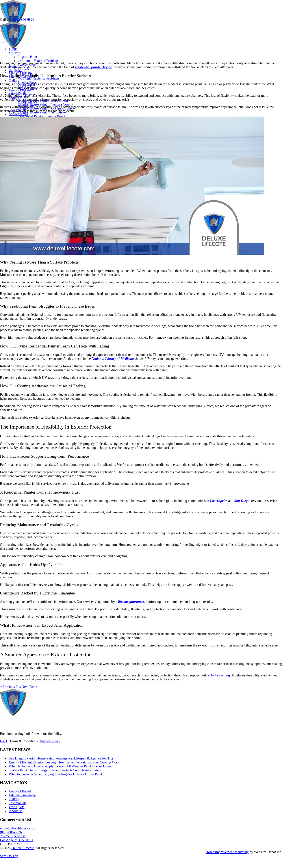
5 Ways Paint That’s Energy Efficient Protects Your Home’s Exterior (56, 770)
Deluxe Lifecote (22, 848)
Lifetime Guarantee (22, 795)
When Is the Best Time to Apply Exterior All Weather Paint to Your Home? (61, 766)
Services (14, 70)
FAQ (3, 741)
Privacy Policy (50, 741)
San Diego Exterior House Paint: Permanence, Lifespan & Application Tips (61, 758)
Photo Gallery (27, 102)
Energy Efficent (20, 90)
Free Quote (16, 807)
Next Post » (30, 687)
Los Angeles (218, 501)
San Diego (241, 501)
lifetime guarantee (131, 602)
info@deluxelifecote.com (17, 828)
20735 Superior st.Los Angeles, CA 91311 (16, 838)
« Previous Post (11, 687)
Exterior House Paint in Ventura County (45, 104)
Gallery (14, 799)
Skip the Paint (27, 57)
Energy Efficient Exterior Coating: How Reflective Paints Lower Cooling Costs (64, 762)
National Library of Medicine (113, 358)
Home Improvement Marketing (227, 852)
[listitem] (141, 65)
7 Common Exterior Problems (38, 61)
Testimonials (17, 803)
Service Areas (18, 114)
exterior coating (219, 675)
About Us (15, 811)
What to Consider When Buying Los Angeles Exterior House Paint (55, 774)
